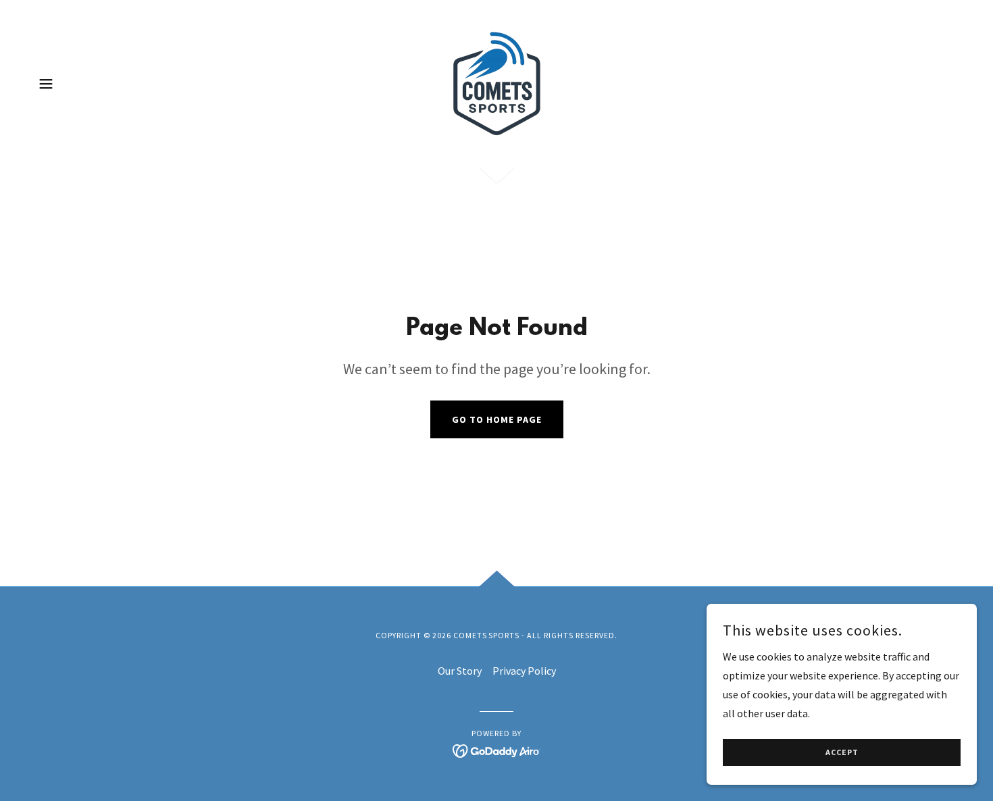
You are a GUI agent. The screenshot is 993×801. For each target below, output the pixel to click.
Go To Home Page (497, 419)
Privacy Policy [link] (524, 670)
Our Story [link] (460, 670)
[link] (496, 82)
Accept (842, 753)
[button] (45, 83)
